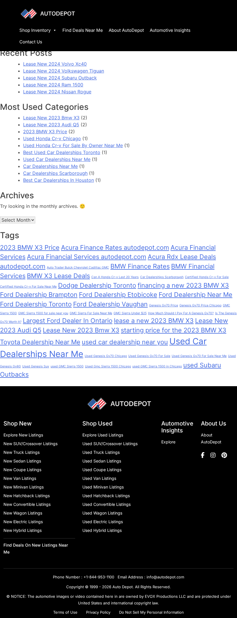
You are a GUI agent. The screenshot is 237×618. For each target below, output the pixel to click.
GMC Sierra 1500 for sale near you (43, 313)
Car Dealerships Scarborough (55, 173)
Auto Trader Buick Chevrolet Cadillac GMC (78, 267)
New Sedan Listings (22, 460)
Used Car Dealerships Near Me (56, 159)
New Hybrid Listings (22, 530)
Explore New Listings (23, 434)
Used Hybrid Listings (102, 530)
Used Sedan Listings (101, 460)
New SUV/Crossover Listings (30, 443)
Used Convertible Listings (106, 504)
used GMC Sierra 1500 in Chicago (157, 366)
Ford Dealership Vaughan (110, 304)
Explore (168, 441)
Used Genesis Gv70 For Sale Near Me (199, 356)
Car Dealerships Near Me (50, 166)
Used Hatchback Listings (106, 495)
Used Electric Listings (102, 521)
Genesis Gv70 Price (163, 305)
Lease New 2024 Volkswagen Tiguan (63, 71)
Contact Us (30, 42)
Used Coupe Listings (101, 469)
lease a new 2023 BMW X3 (154, 320)
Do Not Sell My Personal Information (151, 612)
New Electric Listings (23, 521)
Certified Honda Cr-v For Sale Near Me (28, 286)
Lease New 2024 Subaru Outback (60, 78)
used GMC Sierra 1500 (67, 366)
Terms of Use (65, 612)
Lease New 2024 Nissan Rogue (57, 92)
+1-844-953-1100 (99, 577)
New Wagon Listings (22, 512)
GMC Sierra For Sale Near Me (91, 313)
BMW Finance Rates (140, 266)
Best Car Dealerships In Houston (58, 180)
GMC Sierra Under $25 (130, 313)
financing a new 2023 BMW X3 (183, 285)
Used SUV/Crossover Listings (110, 443)
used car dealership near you (125, 342)
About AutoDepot (126, 30)
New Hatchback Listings (26, 495)
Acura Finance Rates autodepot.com (115, 247)
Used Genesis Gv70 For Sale (149, 356)
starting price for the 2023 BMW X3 (173, 330)
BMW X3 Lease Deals (58, 276)
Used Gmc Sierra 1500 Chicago (108, 366)
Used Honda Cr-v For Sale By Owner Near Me (73, 145)
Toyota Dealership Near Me (40, 342)
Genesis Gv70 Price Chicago (200, 305)
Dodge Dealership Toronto (97, 285)
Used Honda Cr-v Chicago (52, 138)
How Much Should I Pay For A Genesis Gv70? (181, 313)
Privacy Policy (98, 612)
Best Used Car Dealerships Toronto (61, 152)
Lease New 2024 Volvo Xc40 (55, 64)
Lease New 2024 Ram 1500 (53, 85)
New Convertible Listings (27, 504)
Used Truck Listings (101, 452)
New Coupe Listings (22, 469)
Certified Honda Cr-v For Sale (207, 277)
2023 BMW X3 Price (45, 131)
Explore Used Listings (102, 434)
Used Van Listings (99, 478)
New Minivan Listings (23, 486)
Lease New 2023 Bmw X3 (51, 118)
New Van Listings (19, 478)
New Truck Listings (21, 452)
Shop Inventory (35, 30)
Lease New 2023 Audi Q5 (51, 124)
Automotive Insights (170, 30)
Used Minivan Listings (103, 486)
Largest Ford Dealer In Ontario (67, 320)
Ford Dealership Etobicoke (118, 294)
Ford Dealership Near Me (195, 294)
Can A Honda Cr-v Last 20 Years (115, 277)
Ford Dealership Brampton (38, 294)
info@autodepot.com (165, 577)
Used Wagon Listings (102, 512)
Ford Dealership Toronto (36, 304)
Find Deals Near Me (82, 30)
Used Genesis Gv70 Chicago (106, 356)
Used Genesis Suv (35, 366)
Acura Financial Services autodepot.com (86, 256)
